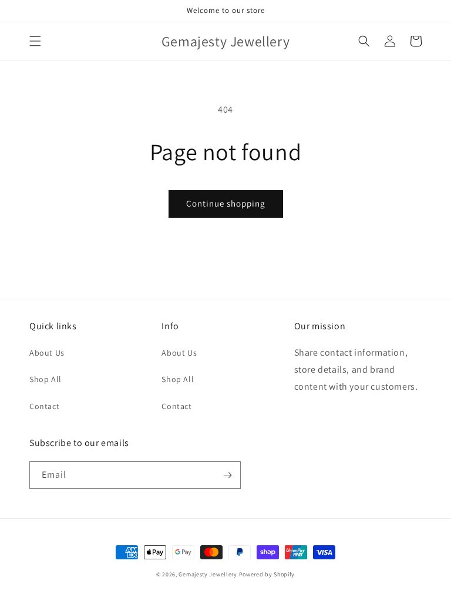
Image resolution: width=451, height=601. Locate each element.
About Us (47, 352)
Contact (44, 406)
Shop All (45, 379)
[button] (35, 41)
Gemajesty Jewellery (208, 574)
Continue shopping (225, 203)
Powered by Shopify (267, 574)
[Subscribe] (227, 475)
